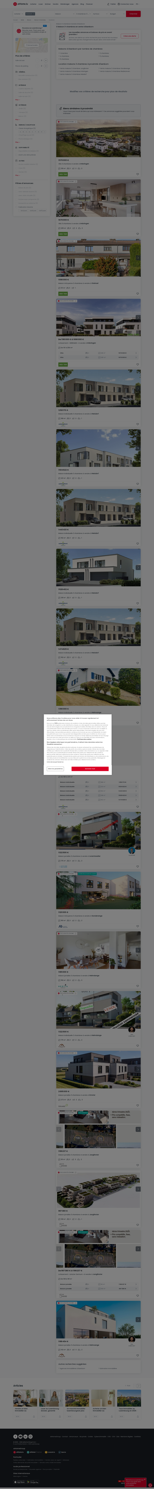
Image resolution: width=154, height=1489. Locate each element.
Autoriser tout (90, 769)
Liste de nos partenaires (55, 762)
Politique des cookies (84, 739)
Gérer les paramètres (55, 769)
